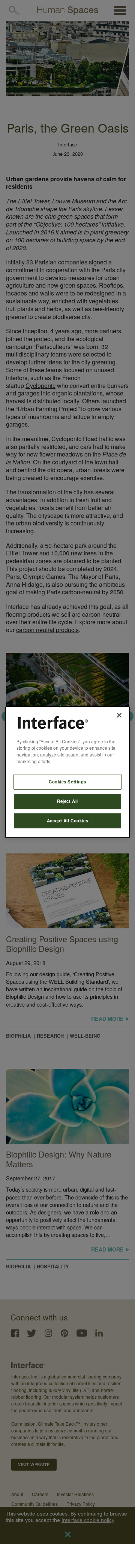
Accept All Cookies (67, 820)
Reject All (67, 801)
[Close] (119, 715)
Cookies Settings (67, 782)
